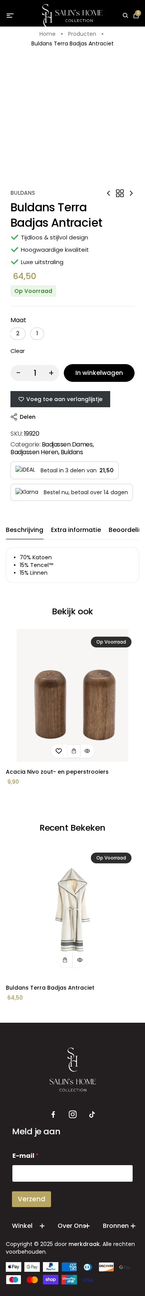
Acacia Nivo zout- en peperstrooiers (57, 772)
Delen (28, 417)
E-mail (25, 1155)
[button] (17, 333)
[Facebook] (53, 1115)
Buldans (22, 193)
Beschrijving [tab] (24, 529)
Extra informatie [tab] (76, 529)
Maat (18, 320)
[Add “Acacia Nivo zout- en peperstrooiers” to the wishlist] (59, 751)
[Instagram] (73, 1115)
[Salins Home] (72, 16)
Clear (17, 351)
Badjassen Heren (34, 452)
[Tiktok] (92, 1115)
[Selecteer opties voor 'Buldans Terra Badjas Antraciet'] (65, 960)
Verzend (31, 1199)
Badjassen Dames (67, 444)
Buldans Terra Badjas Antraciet (50, 988)
